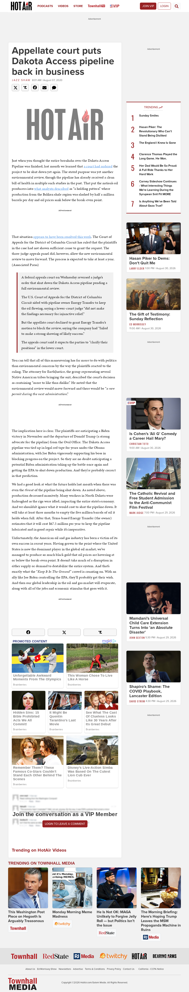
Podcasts (45, 6)
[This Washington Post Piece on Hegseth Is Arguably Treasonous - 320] (28, 888)
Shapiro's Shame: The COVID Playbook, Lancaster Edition (149, 691)
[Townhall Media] (22, 983)
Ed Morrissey (137, 324)
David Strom (137, 701)
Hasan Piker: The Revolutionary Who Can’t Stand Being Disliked (155, 131)
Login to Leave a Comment (65, 824)
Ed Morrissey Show (47, 969)
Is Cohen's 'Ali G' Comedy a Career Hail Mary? (153, 436)
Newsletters (65, 969)
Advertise (78, 969)
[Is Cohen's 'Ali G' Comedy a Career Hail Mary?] (153, 413)
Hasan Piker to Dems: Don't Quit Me (149, 260)
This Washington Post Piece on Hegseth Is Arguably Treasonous (26, 916)
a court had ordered (98, 166)
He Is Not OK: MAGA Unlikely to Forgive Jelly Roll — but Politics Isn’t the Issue (116, 919)
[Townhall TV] (99, 6)
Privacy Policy (114, 969)
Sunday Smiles (149, 115)
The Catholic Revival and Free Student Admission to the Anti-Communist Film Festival (152, 500)
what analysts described (51, 188)
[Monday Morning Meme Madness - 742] (72, 888)
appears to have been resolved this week (62, 236)
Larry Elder (136, 268)
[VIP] (117, 6)
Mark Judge (136, 513)
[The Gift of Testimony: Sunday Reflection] (153, 294)
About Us (30, 969)
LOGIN (164, 6)
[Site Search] (176, 6)
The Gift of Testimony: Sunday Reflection (149, 316)
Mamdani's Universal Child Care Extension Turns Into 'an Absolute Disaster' (151, 625)
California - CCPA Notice (151, 969)
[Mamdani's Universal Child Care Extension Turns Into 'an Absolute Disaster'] (153, 598)
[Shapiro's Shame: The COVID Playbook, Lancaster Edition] (153, 666)
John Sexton (137, 637)
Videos (63, 6)
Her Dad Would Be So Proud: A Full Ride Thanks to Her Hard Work (158, 170)
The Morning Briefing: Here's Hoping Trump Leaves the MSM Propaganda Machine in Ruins (161, 921)
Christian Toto (139, 444)
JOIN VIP (148, 6)
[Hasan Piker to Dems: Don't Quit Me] (153, 238)
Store (78, 6)
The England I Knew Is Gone (157, 143)
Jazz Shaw (21, 80)
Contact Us (128, 969)
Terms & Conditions (95, 969)
